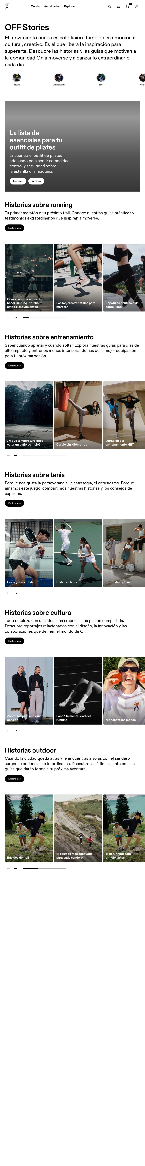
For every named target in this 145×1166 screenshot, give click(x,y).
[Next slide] (15, 317)
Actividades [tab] (52, 6)
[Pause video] (136, 188)
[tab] (109, 6)
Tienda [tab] (35, 6)
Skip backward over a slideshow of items (28, 307)
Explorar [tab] (69, 6)
